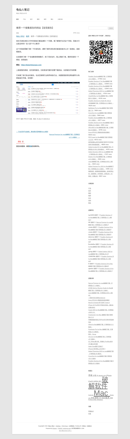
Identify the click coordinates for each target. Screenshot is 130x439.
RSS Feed (65, 426)
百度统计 (89, 426)
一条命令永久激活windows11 (96, 298)
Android (91, 395)
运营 (95, 375)
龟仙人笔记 (22, 9)
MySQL (60, 428)
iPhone (109, 375)
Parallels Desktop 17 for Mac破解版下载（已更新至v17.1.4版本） (100, 217)
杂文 (89, 198)
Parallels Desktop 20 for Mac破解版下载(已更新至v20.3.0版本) (100, 239)
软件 (31, 19)
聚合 (52, 19)
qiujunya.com (67, 428)
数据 (34, 119)
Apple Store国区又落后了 (95, 346)
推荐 (45, 19)
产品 (24, 19)
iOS (100, 398)
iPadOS (91, 381)
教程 (38, 19)
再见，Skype (92, 334)
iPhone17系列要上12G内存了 (97, 349)
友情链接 (71, 426)
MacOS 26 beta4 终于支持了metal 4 (99, 302)
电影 (111, 398)
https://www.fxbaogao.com (31, 65)
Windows (100, 399)
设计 (100, 381)
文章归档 (60, 19)
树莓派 (96, 381)
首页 (17, 19)
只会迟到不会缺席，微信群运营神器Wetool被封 (32, 131)
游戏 (97, 398)
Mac (102, 393)
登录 (30, 146)
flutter (112, 395)
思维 (30, 119)
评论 (20, 141)
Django (55, 428)
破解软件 (98, 383)
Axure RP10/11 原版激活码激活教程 (99, 132)
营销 (93, 398)
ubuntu (101, 375)
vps (89, 398)
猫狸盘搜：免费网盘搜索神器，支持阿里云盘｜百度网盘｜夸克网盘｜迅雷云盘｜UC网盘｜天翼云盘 (100, 174)
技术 (107, 398)
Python (90, 399)
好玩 (95, 399)
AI (98, 375)
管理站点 (91, 411)
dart (104, 375)
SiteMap (58, 426)
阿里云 (84, 426)
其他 (89, 200)
